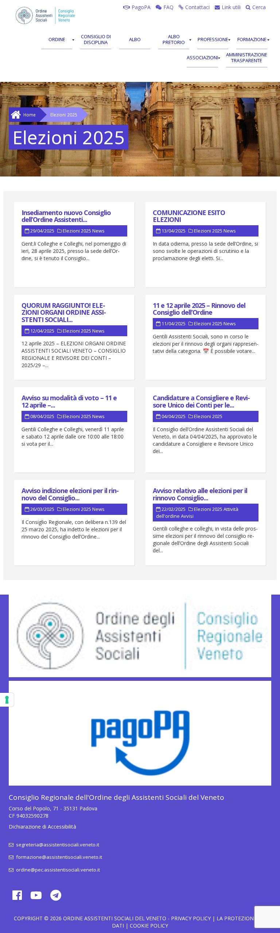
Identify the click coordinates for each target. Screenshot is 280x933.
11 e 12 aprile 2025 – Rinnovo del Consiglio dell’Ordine (199, 309)
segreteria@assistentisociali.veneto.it (57, 844)
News (98, 230)
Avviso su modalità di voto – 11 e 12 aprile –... (69, 401)
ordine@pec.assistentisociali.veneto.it (57, 869)
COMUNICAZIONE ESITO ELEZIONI (189, 216)
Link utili (231, 7)
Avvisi (187, 516)
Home (29, 115)
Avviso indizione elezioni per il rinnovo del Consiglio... (70, 494)
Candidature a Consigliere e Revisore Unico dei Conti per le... (201, 401)
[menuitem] (56, 40)
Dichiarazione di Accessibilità (42, 826)
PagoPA (141, 7)
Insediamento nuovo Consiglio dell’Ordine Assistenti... (66, 216)
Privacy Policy (191, 918)
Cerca (259, 7)
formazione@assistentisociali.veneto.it (58, 857)
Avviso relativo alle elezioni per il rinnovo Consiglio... (200, 494)
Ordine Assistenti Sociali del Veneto (114, 918)
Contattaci (197, 7)
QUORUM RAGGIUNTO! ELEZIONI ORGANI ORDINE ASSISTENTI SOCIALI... (64, 312)
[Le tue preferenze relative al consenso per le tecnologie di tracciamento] (7, 700)
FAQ (168, 7)
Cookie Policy (149, 925)
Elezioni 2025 (77, 230)
